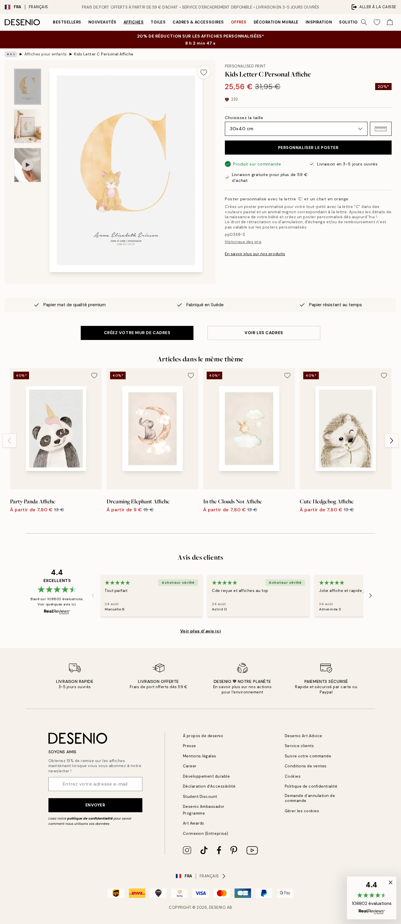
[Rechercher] (364, 22)
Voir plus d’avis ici (200, 631)
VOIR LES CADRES (264, 332)
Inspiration (319, 22)
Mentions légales (199, 756)
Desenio (217, 907)
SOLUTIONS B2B (356, 22)
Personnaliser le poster (308, 147)
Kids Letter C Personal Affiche (104, 54)
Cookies (293, 776)
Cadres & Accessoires (198, 22)
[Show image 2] (27, 126)
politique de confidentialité (90, 818)
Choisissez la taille (244, 117)
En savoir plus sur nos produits (255, 253)
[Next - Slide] (392, 441)
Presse (189, 745)
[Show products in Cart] (389, 22)
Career (190, 766)
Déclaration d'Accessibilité (209, 786)
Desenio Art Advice (303, 735)
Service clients (299, 745)
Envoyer (95, 805)
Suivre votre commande (308, 756)
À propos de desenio (203, 735)
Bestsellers (67, 22)
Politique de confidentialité (311, 786)
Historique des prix (243, 241)
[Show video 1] (27, 165)
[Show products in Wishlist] (376, 22)
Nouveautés (102, 22)
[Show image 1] (27, 87)
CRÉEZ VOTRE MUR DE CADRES (137, 332)
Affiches (134, 22)
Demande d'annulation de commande (310, 798)
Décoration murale (276, 22)
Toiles (158, 22)
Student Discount (200, 796)
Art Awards (193, 823)
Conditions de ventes (306, 766)
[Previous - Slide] (9, 441)
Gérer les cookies (302, 810)
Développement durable (206, 776)
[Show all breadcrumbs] (11, 54)
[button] (381, 129)
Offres (239, 22)
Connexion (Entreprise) (205, 833)
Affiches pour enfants (45, 54)
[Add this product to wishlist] (204, 72)
